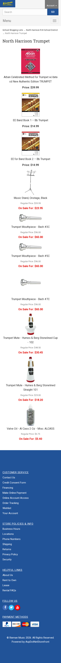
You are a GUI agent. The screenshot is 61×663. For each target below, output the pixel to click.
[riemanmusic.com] (8, 3)
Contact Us (9, 477)
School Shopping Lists (13, 30)
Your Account (10, 513)
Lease (6, 585)
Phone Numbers (12, 539)
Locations (8, 534)
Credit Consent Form (14, 482)
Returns (7, 549)
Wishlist (7, 508)
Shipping (7, 544)
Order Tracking (11, 503)
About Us (8, 575)
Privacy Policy (10, 554)
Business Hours (11, 528)
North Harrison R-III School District (42, 30)
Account (51, 5)
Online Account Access (16, 497)
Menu (7, 21)
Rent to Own (9, 580)
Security (7, 559)
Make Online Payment (14, 492)
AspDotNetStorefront (37, 641)
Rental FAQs (9, 590)
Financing (8, 487)
